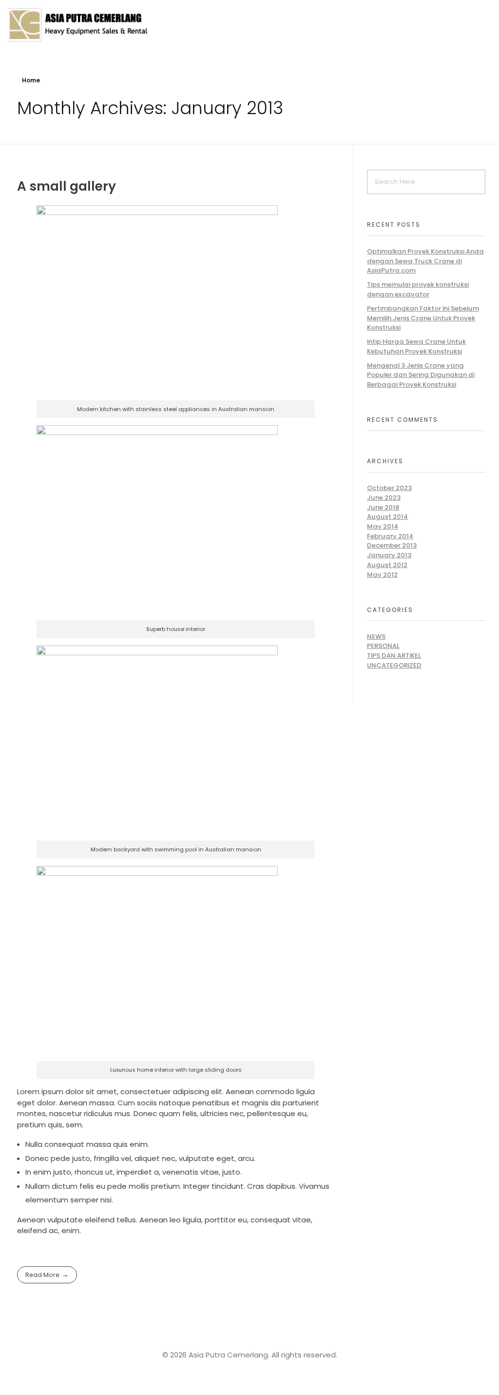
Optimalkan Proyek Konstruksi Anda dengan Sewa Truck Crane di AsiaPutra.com (425, 261)
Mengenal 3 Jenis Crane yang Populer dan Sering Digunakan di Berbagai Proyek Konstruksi (421, 375)
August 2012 (387, 565)
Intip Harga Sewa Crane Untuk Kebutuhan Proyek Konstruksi (416, 346)
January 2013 (389, 555)
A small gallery (66, 186)
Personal (383, 645)
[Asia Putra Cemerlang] (78, 24)
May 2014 (382, 526)
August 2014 (387, 516)
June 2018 (383, 507)
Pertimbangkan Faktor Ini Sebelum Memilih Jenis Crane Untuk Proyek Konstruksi (423, 318)
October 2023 (389, 487)
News (376, 636)
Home (31, 80)
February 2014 (390, 536)
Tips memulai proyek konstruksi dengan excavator (418, 289)
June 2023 (384, 497)
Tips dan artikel (394, 655)
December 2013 (392, 545)
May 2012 (382, 574)
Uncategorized (394, 665)
